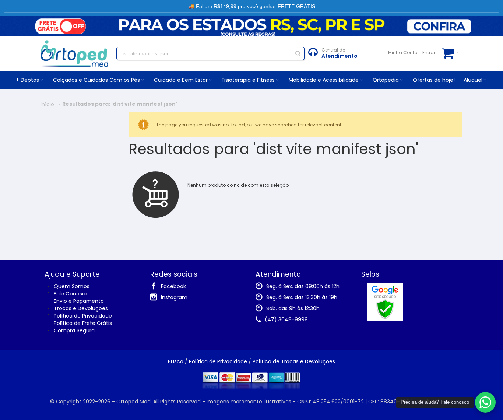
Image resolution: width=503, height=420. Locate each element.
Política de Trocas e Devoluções (294, 361)
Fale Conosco (71, 293)
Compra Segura (74, 330)
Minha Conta (403, 52)
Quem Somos (71, 286)
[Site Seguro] (385, 286)
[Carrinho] (450, 52)
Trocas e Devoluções (81, 308)
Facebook (173, 286)
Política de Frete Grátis (83, 323)
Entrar (428, 52)
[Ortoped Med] (74, 53)
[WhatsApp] (485, 402)
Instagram (174, 297)
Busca (175, 361)
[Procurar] (298, 53)
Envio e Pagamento (79, 301)
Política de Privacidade (83, 315)
